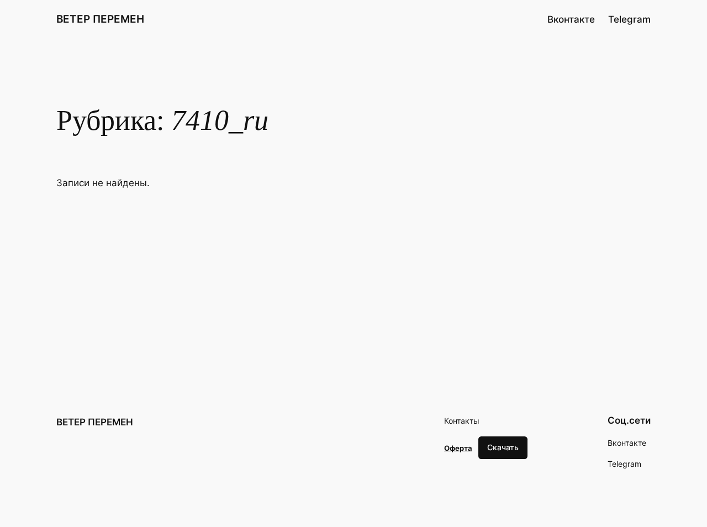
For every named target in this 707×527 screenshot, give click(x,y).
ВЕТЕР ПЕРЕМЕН (100, 18)
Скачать (503, 447)
